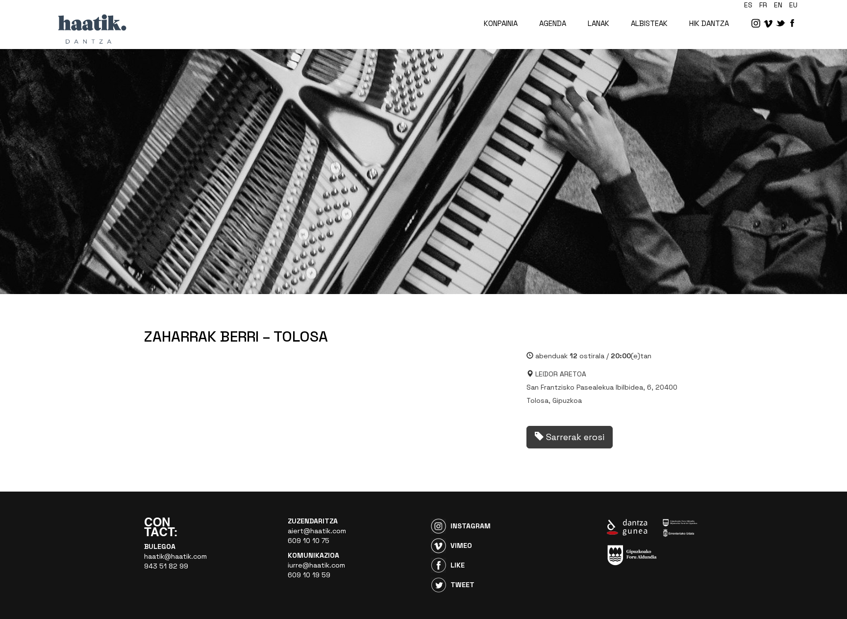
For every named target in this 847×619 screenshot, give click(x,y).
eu (793, 4)
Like (457, 565)
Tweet (462, 584)
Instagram (470, 525)
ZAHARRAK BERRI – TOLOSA (236, 336)
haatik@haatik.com (175, 556)
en (778, 4)
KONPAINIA (501, 23)
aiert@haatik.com (317, 530)
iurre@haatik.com (316, 565)
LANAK (598, 23)
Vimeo (461, 545)
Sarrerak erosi (574, 437)
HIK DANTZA (709, 23)
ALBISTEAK (649, 23)
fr (763, 4)
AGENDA (552, 23)
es (748, 4)
